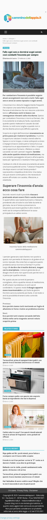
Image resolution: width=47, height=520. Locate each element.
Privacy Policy (22, 490)
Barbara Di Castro (10, 58)
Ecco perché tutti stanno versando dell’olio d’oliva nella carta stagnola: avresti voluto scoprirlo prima (21, 317)
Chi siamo (12, 490)
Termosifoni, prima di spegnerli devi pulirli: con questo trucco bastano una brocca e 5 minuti (23, 345)
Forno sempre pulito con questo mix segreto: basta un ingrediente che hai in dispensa (23, 381)
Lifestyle (6, 48)
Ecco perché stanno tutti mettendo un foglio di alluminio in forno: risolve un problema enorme (23, 306)
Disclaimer (33, 490)
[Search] (41, 32)
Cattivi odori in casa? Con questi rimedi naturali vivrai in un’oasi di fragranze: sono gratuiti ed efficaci (23, 417)
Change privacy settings (10, 518)
